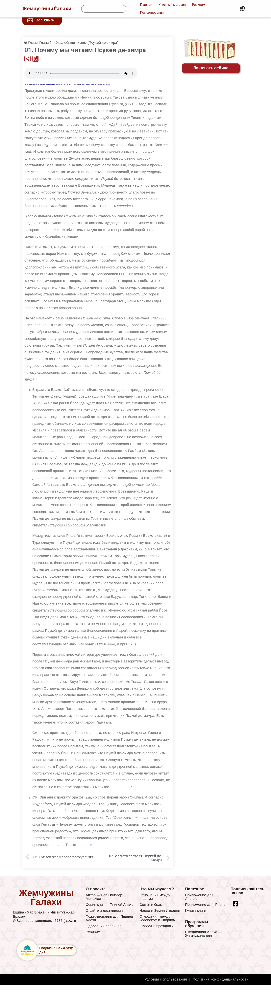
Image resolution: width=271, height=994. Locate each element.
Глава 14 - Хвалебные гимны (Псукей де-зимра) (78, 42)
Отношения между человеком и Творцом (157, 918)
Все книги (45, 20)
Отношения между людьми (154, 897)
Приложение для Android (199, 897)
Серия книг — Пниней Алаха (110, 905)
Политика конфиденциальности (221, 979)
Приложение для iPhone (205, 905)
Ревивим (93, 932)
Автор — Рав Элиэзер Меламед (104, 897)
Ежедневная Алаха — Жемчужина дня (203, 933)
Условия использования (165, 979)
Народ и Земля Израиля (159, 911)
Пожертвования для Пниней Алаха (109, 918)
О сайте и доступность (104, 911)
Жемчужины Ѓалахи (46, 9)
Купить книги (195, 911)
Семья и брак (150, 905)
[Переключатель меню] (242, 9)
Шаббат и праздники (156, 926)
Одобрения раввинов (103, 926)
